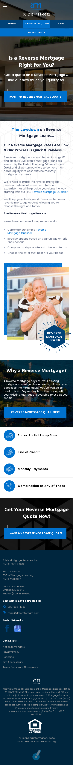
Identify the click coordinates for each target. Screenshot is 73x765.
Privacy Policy (11, 652)
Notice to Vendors (14, 647)
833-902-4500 (16, 607)
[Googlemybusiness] (18, 629)
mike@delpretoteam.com (23, 613)
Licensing (8, 657)
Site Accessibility (13, 662)
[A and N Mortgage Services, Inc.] (36, 6)
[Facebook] (7, 628)
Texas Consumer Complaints (20, 667)
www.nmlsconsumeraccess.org (36, 741)
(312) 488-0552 (39, 14)
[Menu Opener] (5, 6)
